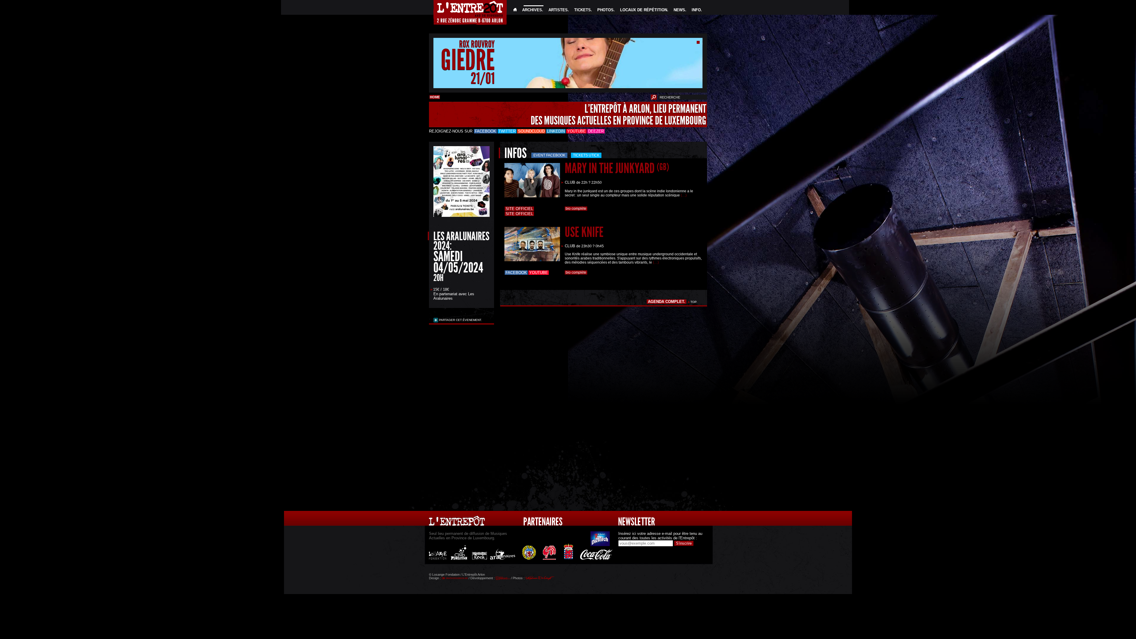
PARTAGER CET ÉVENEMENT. (460, 320)
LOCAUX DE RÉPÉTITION (643, 10)
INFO (696, 10)
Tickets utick (586, 155)
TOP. (694, 302)
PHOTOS (605, 10)
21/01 (483, 78)
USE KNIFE (584, 232)
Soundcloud (531, 131)
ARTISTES (558, 10)
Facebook (485, 131)
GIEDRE (468, 60)
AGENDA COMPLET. (666, 301)
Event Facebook (549, 155)
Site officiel (519, 208)
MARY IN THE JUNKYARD (617, 168)
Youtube (576, 131)
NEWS (679, 10)
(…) (684, 195)
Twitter (507, 131)
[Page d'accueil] (515, 10)
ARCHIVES (532, 10)
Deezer (596, 131)
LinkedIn (556, 131)
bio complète (576, 208)
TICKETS (582, 10)
